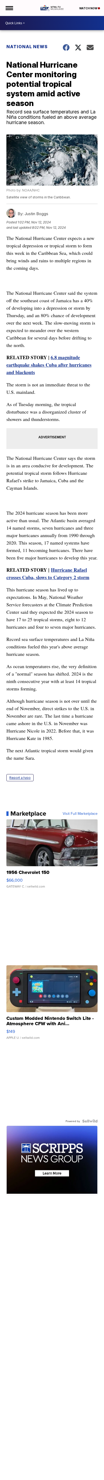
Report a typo (20, 778)
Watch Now (88, 8)
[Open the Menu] (9, 8)
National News (27, 46)
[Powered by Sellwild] (90, 1121)
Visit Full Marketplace (80, 813)
